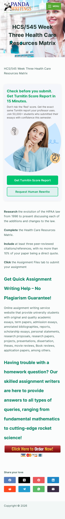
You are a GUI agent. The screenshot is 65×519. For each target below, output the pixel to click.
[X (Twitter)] (24, 480)
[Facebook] (10, 480)
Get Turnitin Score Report (32, 180)
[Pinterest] (39, 480)
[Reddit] (10, 489)
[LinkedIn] (53, 480)
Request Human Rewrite (32, 191)
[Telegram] (24, 489)
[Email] (53, 489)
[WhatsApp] (39, 489)
